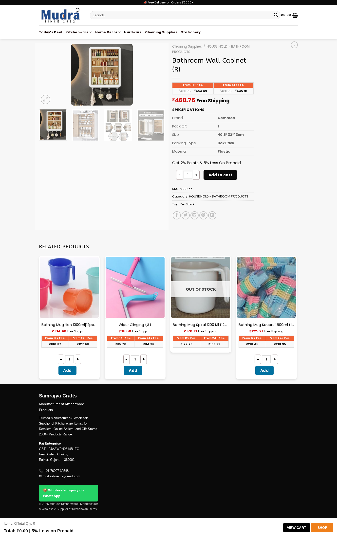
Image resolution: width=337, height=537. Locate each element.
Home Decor (106, 32)
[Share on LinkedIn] (212, 215)
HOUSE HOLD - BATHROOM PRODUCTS (218, 196)
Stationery (191, 32)
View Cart (296, 528)
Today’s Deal (50, 32)
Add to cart (220, 175)
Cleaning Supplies (161, 32)
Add (67, 370)
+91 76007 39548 (56, 471)
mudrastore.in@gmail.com (61, 476)
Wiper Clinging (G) (135, 324)
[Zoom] (45, 99)
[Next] (156, 75)
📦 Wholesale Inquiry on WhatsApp (63, 493)
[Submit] (276, 15)
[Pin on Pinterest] (203, 215)
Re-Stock (187, 204)
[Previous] (47, 75)
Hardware (133, 32)
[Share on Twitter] (186, 215)
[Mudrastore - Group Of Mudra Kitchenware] (60, 15)
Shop (322, 528)
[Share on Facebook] (177, 215)
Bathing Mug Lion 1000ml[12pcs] (69, 324)
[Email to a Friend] (194, 215)
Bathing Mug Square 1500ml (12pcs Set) (267, 324)
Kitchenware (77, 32)
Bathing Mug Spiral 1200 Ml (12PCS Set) (201, 324)
